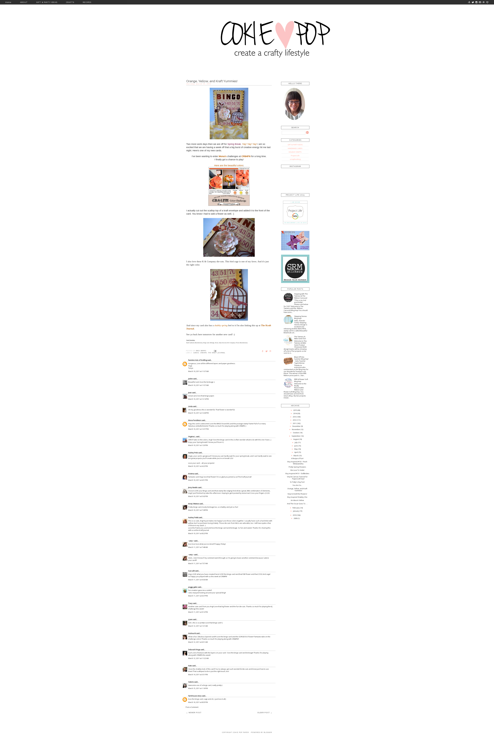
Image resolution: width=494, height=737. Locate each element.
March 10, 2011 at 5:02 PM (198, 496)
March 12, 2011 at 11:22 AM (198, 658)
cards (196, 353)
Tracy (190, 603)
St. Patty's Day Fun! (297, 482)
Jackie (190, 378)
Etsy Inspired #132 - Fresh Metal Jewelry (297, 462)
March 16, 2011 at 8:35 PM (198, 702)
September (296, 436)
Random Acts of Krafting (197, 360)
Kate (190, 665)
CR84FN (203, 353)
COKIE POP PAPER (240, 732)
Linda (190, 406)
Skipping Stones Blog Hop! (300, 317)
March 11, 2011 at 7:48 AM (198, 547)
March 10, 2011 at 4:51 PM (198, 480)
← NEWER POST (193, 712)
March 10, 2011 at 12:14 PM (198, 399)
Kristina (191, 473)
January (296, 511)
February (296, 508)
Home (8, 2)
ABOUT (24, 2)
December (296, 426)
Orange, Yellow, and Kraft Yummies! (297, 489)
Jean (190, 392)
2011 (294, 423)
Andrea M (192, 633)
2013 (294, 417)
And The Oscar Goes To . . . (297, 503)
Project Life (295, 155)
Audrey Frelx (193, 452)
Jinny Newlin (193, 487)
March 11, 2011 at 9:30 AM (198, 579)
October (296, 432)
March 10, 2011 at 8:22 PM (198, 533)
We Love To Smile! (297, 470)
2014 (295, 413)
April (296, 452)
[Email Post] (215, 351)
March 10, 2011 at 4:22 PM (198, 466)
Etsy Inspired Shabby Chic (297, 497)
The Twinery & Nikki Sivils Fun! (300, 337)
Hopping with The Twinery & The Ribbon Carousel (301, 296)
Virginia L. (192, 436)
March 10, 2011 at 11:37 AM (198, 371)
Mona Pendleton (194, 420)
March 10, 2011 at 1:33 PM (198, 445)
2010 (294, 515)
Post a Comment (192, 707)
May (296, 449)
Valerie (191, 682)
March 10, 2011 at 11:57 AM (198, 385)
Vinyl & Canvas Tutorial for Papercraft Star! (297, 478)
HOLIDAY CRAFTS (295, 152)
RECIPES (87, 2)
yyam (190, 619)
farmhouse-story (194, 696)
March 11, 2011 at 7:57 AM (198, 563)
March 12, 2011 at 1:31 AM (198, 626)
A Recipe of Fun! (297, 458)
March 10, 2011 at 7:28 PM (198, 510)
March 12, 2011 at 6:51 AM (198, 642)
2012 (294, 420)
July (296, 442)
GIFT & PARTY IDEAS (46, 2)
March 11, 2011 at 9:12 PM (198, 612)
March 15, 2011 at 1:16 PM (198, 688)
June (296, 446)
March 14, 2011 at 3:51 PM (198, 674)
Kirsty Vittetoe (193, 503)
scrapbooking (295, 159)
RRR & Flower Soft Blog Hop (301, 380)
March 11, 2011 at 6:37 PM (198, 596)
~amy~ (191, 541)
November (296, 429)
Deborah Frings (194, 649)
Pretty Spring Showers (297, 467)
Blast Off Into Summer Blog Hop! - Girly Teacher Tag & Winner (301, 360)
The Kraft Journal (216, 353)
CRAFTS (70, 2)
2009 (295, 518)
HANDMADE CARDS (295, 148)
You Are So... (297, 485)
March (296, 455)
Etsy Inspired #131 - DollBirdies (297, 473)
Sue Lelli (191, 571)
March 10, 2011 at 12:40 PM (198, 413)
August (296, 439)
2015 (295, 410)
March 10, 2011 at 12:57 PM (198, 429)
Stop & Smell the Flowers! (297, 494)
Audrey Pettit (193, 517)
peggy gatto (192, 587)
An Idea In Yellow (297, 500)
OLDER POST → (264, 712)
